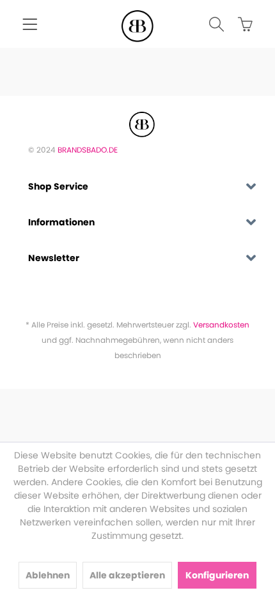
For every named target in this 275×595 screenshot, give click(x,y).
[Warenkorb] (239, 26)
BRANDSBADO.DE (88, 149)
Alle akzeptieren (127, 575)
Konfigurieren (217, 575)
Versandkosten (221, 324)
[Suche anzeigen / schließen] (211, 26)
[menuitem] (29, 26)
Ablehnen (48, 575)
